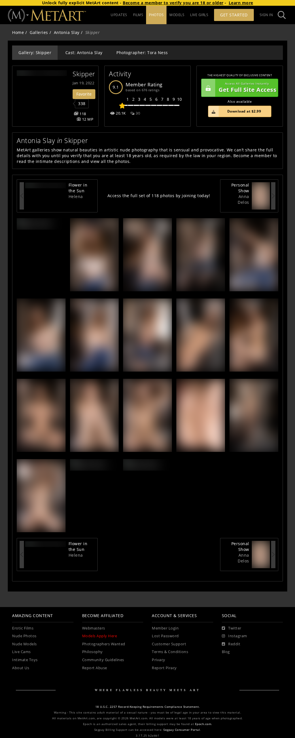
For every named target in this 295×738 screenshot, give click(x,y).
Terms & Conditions (170, 651)
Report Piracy (164, 667)
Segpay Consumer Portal (181, 730)
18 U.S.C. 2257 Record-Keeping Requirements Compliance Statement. (147, 707)
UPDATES (119, 14)
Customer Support (169, 644)
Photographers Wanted (103, 644)
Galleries (39, 32)
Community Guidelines (103, 659)
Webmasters (93, 628)
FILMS (138, 14)
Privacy (158, 659)
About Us (20, 667)
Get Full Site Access (247, 88)
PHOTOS (156, 14)
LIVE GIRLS (199, 14)
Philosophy (92, 651)
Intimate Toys (25, 659)
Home (18, 32)
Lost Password (165, 636)
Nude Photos (24, 636)
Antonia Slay (67, 32)
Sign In (266, 14)
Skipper (84, 73)
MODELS (176, 14)
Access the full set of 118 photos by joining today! (158, 195)
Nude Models (24, 644)
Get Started (234, 15)
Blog (226, 651)
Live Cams (21, 651)
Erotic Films (22, 628)
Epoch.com (203, 724)
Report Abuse (94, 667)
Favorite (84, 94)
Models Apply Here (99, 636)
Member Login (165, 628)
